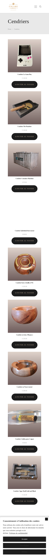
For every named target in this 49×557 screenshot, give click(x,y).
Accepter (24, 539)
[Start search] (40, 6)
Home (9, 29)
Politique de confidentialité (18, 533)
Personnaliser (24, 545)
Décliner (24, 552)
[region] (24, 537)
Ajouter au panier (24, 84)
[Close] (46, 519)
